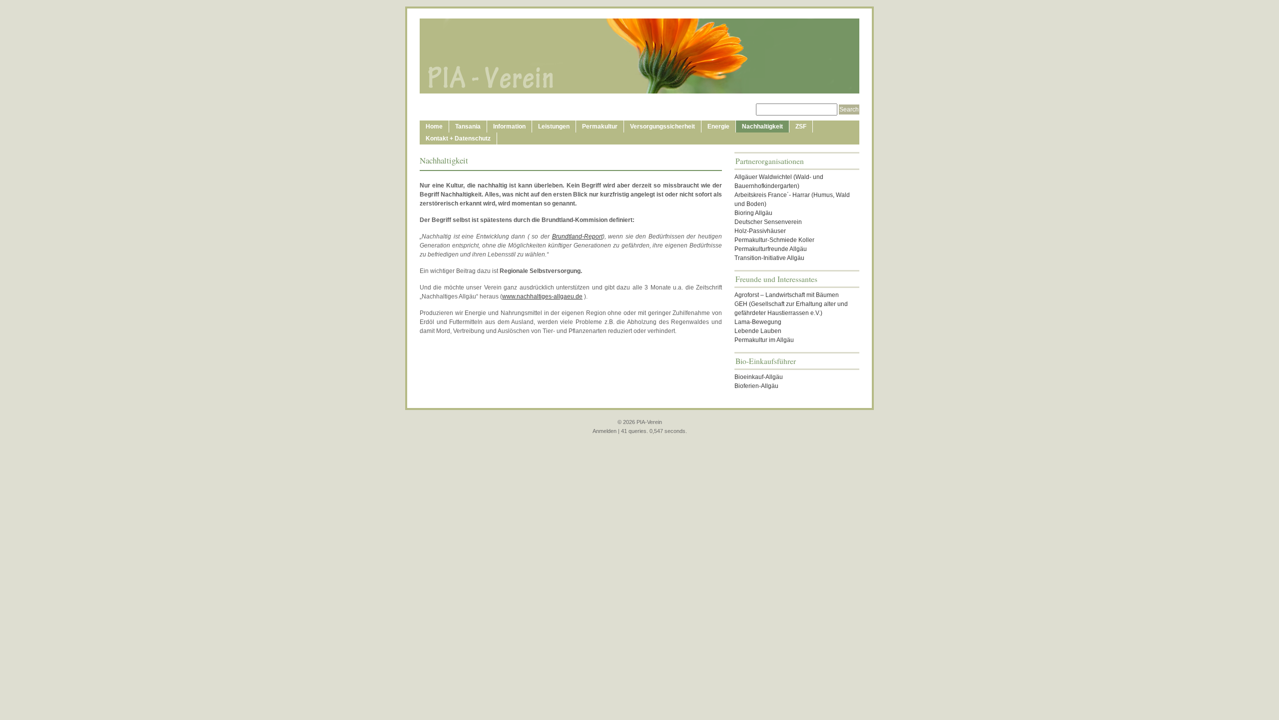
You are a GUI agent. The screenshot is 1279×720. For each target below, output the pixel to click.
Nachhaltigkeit (762, 126)
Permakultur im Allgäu (764, 340)
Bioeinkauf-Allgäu (758, 377)
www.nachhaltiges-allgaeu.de (542, 296)
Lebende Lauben (757, 331)
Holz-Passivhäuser (760, 231)
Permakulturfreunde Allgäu (770, 249)
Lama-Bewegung (757, 322)
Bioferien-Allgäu (756, 386)
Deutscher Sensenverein (768, 222)
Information (509, 126)
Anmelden (605, 431)
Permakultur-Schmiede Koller (774, 240)
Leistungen (554, 126)
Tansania (468, 126)
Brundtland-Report (577, 236)
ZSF (800, 126)
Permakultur (600, 126)
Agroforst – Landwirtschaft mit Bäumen (786, 295)
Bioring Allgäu (753, 213)
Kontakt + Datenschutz (458, 138)
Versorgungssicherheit (662, 126)
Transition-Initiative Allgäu (769, 258)
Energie (718, 126)
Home (434, 126)
